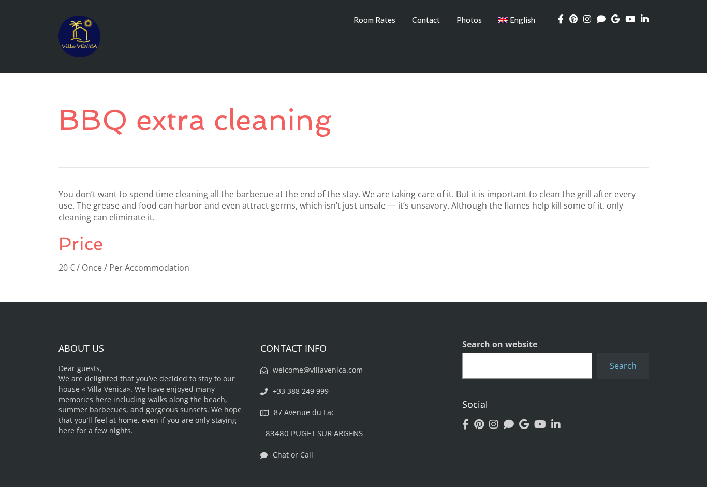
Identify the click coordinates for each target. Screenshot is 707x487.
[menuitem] (517, 20)
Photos (469, 19)
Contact (426, 19)
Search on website (499, 344)
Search (623, 366)
